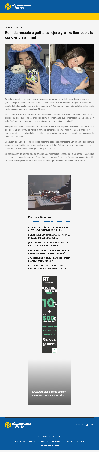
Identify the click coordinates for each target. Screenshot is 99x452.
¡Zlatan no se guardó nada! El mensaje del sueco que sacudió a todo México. (49, 244)
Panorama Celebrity (25, 442)
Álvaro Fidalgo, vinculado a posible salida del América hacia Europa (49, 259)
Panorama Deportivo (50, 442)
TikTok (91, 425)
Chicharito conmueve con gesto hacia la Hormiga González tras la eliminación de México (48, 252)
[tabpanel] (49, 382)
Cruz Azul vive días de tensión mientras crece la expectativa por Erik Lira (48, 228)
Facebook (79, 425)
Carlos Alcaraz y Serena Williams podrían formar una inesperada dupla (49, 236)
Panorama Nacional (49, 445)
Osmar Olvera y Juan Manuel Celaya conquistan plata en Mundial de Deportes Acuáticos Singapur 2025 (49, 267)
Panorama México (75, 442)
